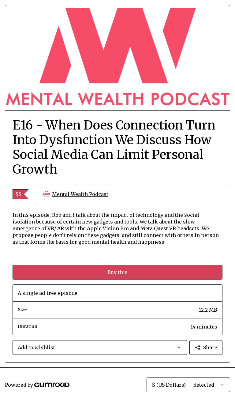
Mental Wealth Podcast (80, 194)
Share (210, 347)
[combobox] (100, 347)
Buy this (117, 272)
